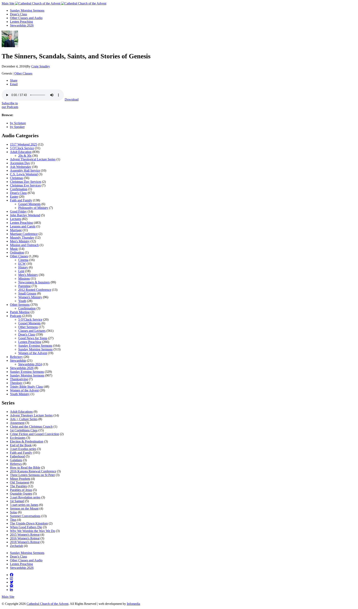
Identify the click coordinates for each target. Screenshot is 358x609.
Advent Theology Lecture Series (31, 415)
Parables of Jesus (21, 490)
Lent (21, 271)
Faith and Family (21, 200)
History (23, 267)
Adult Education (20, 152)
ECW (22, 263)
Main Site (8, 3)
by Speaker (17, 127)
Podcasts (15, 316)
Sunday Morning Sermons (27, 10)
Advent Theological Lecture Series (33, 159)
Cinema (23, 260)
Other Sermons (20, 304)
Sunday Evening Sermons (35, 345)
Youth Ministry (20, 394)
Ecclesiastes (17, 437)
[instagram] (11, 578)
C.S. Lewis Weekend (24, 174)
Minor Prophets (20, 478)
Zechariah (16, 546)
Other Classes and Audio (26, 18)
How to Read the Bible (25, 467)
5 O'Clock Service (22, 148)
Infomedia (133, 603)
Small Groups (27, 293)
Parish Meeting (20, 312)
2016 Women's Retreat (25, 538)
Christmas (16, 178)
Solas (13, 512)
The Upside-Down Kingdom (29, 523)
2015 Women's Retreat (25, 534)
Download (72, 99)
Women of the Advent (32, 353)
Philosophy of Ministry (33, 207)
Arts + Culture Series (23, 419)
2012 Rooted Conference (34, 289)
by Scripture (18, 123)
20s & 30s (24, 155)
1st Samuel (17, 501)
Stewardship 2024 (30, 364)
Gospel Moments (29, 204)
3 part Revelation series (25, 497)
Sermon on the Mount (24, 508)
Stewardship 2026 (22, 25)
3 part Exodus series (23, 449)
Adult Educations (21, 411)
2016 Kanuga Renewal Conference (33, 471)
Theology (16, 383)
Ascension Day (20, 163)
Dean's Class (18, 193)
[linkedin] (11, 589)
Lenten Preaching (21, 21)
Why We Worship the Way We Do (32, 531)
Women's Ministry (30, 297)
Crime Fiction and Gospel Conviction (34, 434)
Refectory (16, 357)
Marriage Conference (24, 234)
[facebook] (11, 574)
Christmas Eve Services (25, 185)
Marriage (16, 230)
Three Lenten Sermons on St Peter (32, 475)
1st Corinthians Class (23, 430)
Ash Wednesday (20, 166)
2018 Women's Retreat (25, 542)
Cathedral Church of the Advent (47, 603)
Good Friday (18, 211)
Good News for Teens (32, 338)
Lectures (15, 219)
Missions (24, 278)
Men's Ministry (20, 241)
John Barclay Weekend (25, 215)
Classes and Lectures (32, 330)
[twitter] (11, 582)
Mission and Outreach (24, 245)
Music (14, 248)
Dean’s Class (18, 14)
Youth (22, 301)
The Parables (18, 486)
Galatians (16, 460)
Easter (14, 196)
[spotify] (11, 585)
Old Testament (19, 482)
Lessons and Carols (22, 226)
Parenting (24, 286)
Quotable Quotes (21, 493)
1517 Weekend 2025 (23, 144)
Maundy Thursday (22, 237)
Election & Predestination (26, 441)
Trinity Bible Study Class (26, 386)
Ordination (17, 252)
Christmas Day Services (25, 181)
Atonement (17, 423)
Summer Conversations (25, 516)
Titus (13, 519)
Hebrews (16, 464)
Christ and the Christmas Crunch (31, 426)
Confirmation (18, 189)
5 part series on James (24, 505)
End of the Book (21, 445)
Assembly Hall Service (25, 170)
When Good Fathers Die (26, 527)
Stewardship (18, 360)
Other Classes (23, 73)
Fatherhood (17, 456)
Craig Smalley (40, 66)
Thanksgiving (19, 379)
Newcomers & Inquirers (34, 282)
